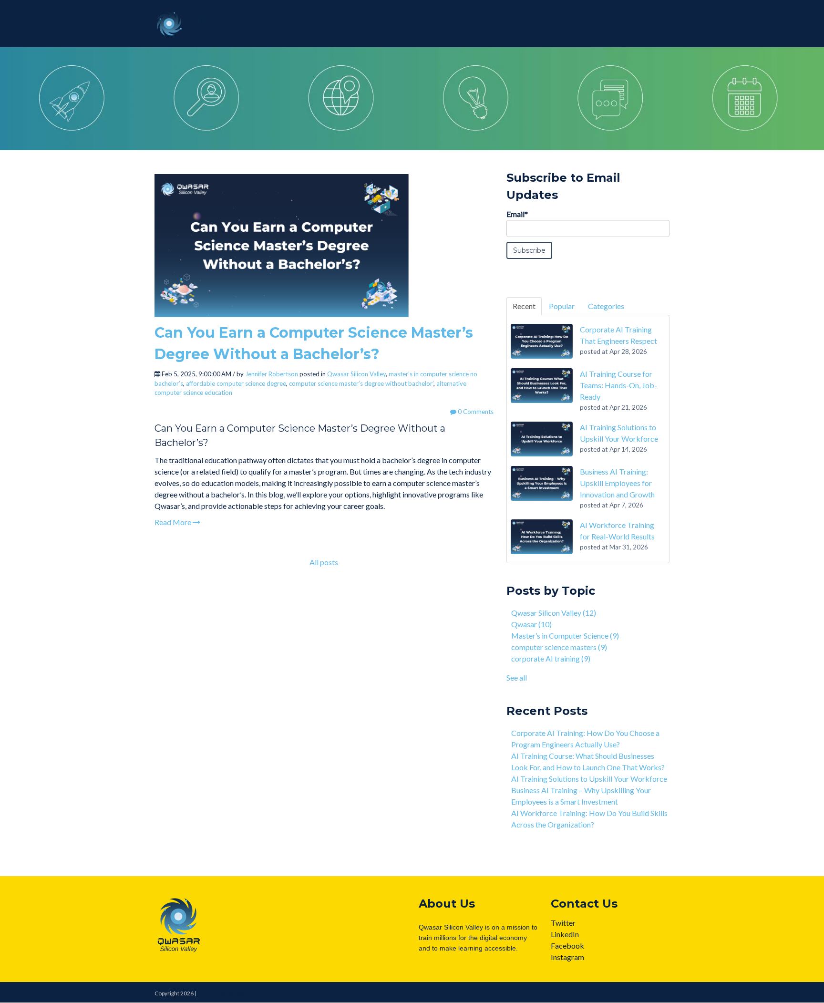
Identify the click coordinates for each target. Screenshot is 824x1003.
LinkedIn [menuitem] (565, 934)
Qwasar (531, 624)
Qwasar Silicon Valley (356, 374)
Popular (562, 305)
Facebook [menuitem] (567, 945)
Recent (524, 305)
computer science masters (559, 646)
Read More (173, 522)
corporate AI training (550, 658)
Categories (606, 305)
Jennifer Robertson (271, 374)
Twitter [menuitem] (563, 922)
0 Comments (475, 411)
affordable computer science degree (236, 383)
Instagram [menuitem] (567, 957)
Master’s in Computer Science (565, 635)
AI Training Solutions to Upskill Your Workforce (589, 778)
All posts (323, 562)
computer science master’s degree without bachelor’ (361, 383)
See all (516, 677)
